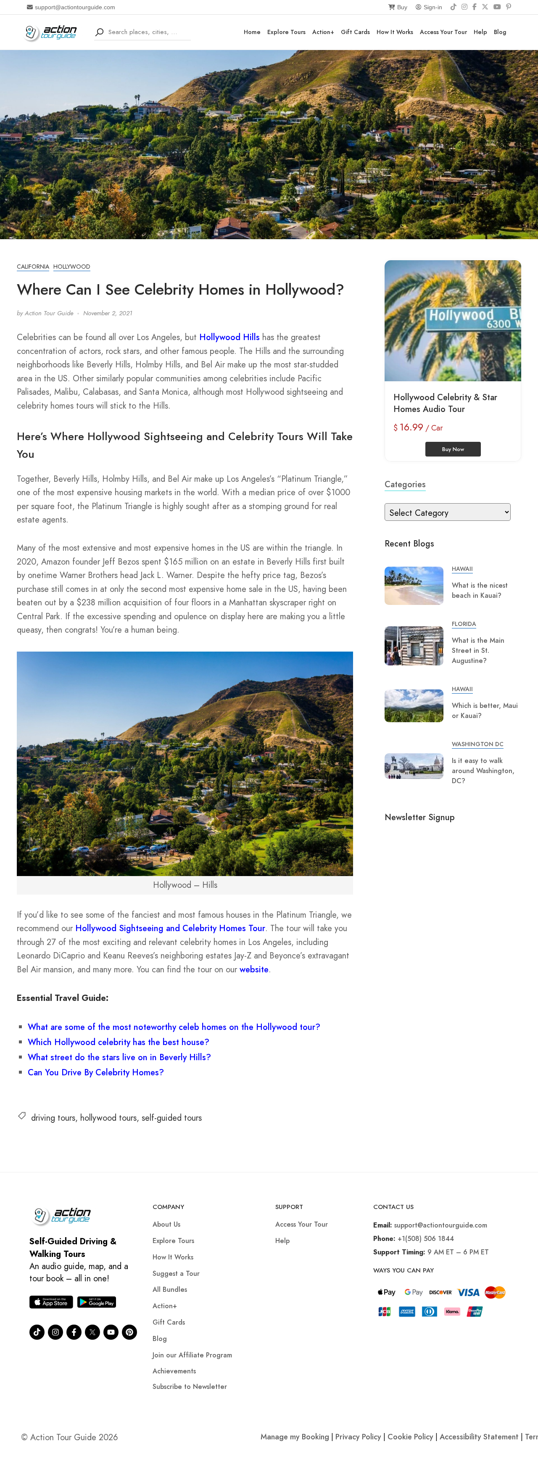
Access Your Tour (443, 32)
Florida (464, 624)
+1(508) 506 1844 (426, 1238)
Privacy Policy (358, 1436)
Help (480, 32)
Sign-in (433, 7)
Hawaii (462, 569)
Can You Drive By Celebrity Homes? (96, 1072)
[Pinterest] (508, 7)
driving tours (53, 1118)
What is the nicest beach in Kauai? (480, 590)
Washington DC (478, 744)
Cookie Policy (410, 1436)
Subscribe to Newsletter (190, 1386)
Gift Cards (355, 32)
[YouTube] (497, 7)
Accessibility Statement (479, 1436)
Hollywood (71, 266)
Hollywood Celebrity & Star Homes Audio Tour (445, 403)
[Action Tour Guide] (52, 31)
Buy (402, 7)
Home (252, 32)
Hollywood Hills (229, 337)
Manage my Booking (296, 1436)
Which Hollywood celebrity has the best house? (118, 1042)
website (254, 969)
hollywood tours (108, 1118)
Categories (405, 484)
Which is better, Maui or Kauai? (485, 711)
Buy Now (453, 449)
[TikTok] (453, 7)
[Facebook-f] (74, 1332)
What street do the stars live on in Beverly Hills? (119, 1057)
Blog (500, 32)
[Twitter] (92, 1332)
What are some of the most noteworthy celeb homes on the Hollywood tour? (174, 1027)
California (33, 266)
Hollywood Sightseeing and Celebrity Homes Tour (170, 928)
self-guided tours (172, 1118)
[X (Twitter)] (485, 7)
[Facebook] (474, 7)
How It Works (395, 32)
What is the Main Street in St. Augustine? (478, 650)
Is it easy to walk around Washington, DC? (483, 771)
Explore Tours (286, 32)
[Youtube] (111, 1332)
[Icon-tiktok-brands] (37, 1332)
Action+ (323, 32)
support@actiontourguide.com (75, 7)
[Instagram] (464, 7)
